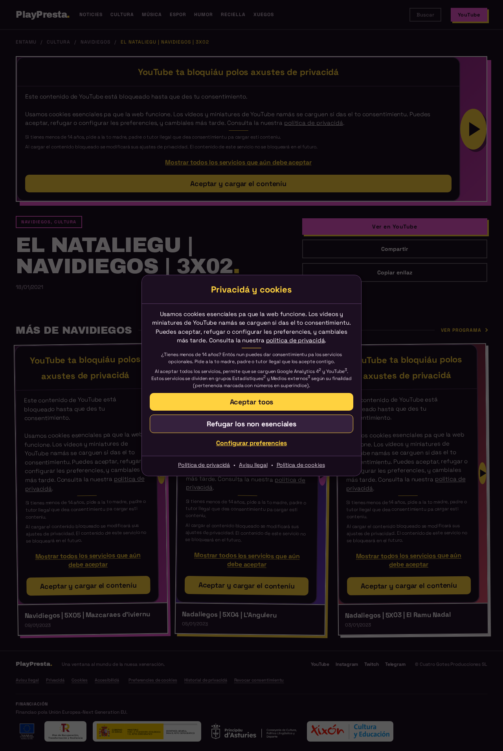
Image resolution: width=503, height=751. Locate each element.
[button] (251, 402)
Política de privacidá (204, 464)
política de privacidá (295, 340)
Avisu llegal (253, 464)
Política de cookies (301, 464)
